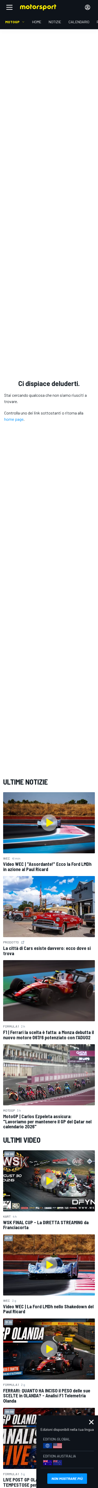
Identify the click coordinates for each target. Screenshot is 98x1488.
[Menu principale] (9, 7)
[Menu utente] (87, 7)
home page (14, 419)
